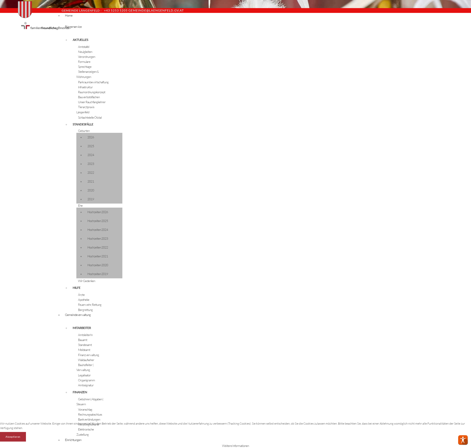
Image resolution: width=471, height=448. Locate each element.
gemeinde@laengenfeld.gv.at (156, 10)
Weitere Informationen (235, 446)
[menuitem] (166, 18)
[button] (463, 440)
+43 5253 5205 (116, 10)
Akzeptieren (13, 436)
